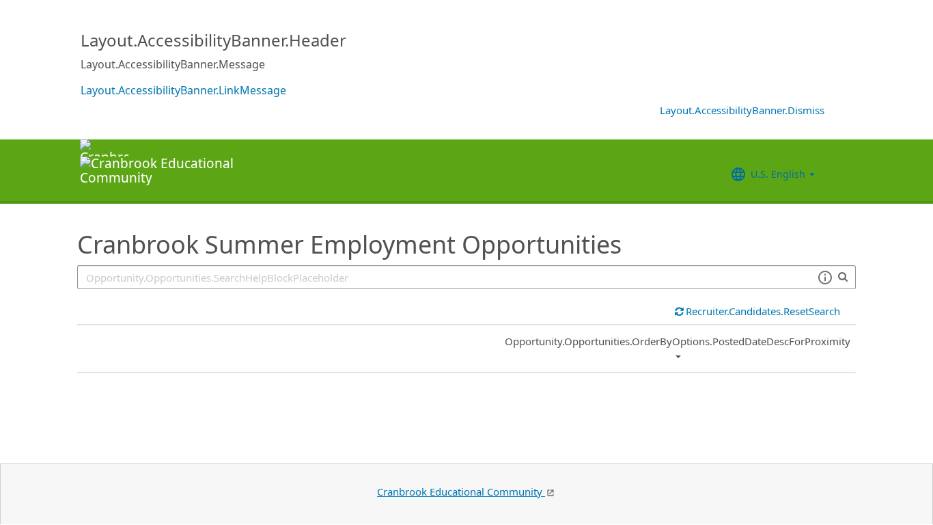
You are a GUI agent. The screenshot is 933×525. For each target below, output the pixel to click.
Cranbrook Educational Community (461, 491)
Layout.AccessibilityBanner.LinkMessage (183, 90)
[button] (825, 277)
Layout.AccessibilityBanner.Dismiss (742, 110)
